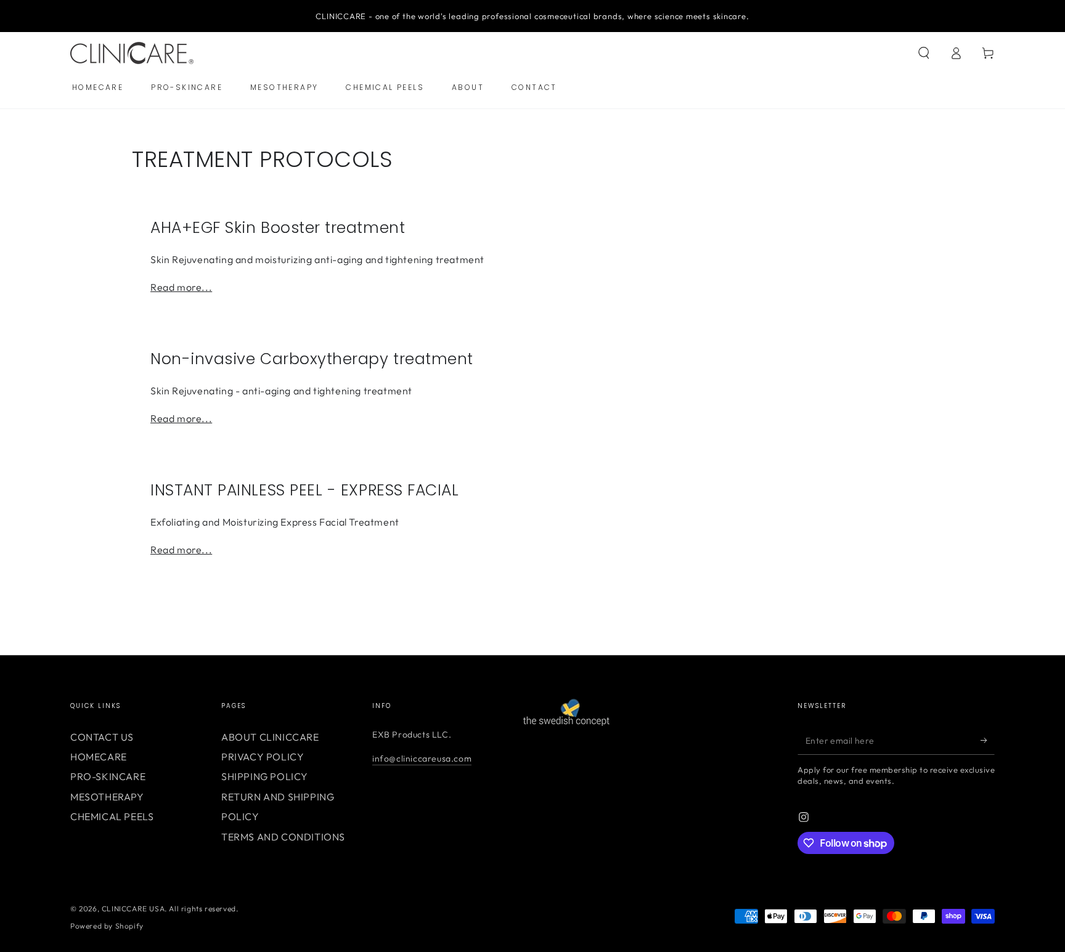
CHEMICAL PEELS (111, 816)
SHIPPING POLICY (264, 776)
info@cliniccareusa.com (421, 758)
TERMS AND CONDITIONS (283, 837)
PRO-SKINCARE (107, 776)
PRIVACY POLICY (262, 757)
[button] (924, 53)
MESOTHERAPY (107, 797)
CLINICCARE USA (133, 908)
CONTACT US (102, 737)
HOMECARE (98, 757)
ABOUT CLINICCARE (270, 737)
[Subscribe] (988, 740)
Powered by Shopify (107, 925)
